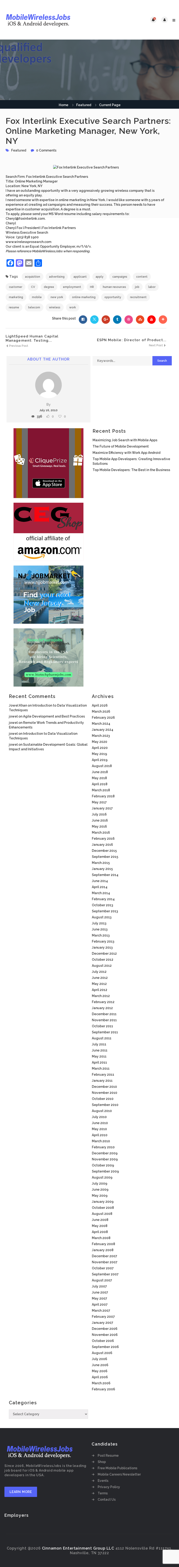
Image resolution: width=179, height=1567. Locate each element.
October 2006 (103, 1341)
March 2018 (101, 790)
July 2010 (99, 1117)
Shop (102, 1462)
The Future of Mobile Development (121, 446)
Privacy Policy (109, 1487)
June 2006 (100, 1365)
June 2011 (99, 1050)
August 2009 (102, 1177)
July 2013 (99, 923)
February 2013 (103, 941)
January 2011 (102, 1080)
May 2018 (99, 778)
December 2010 (104, 1086)
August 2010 (102, 1111)
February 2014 (103, 899)
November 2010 (104, 1093)
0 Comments (46, 150)
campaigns (119, 276)
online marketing (84, 297)
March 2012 (101, 996)
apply (99, 276)
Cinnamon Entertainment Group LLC (78, 1548)
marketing (16, 297)
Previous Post (18, 345)
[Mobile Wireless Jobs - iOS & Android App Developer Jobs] (46, 19)
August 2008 (102, 1214)
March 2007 (101, 1310)
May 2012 (99, 984)
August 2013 (101, 917)
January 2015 (102, 869)
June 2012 (100, 978)
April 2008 (100, 1232)
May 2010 (99, 1129)
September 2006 (105, 1347)
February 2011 (103, 1074)
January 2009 (103, 1201)
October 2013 (102, 905)
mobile (37, 297)
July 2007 (99, 1286)
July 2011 (99, 1044)
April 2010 (99, 1135)
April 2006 (100, 1377)
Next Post (156, 345)
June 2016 (100, 820)
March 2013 (101, 935)
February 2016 (103, 838)
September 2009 (105, 1171)
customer (15, 287)
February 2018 (103, 796)
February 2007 (103, 1316)
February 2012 (103, 1002)
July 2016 (99, 814)
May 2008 (99, 1226)
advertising (57, 276)
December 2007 (104, 1256)
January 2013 (102, 947)
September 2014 (105, 875)
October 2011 (102, 1026)
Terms (103, 1493)
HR (92, 287)
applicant (80, 276)
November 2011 (104, 1020)
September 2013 (105, 911)
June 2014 (100, 881)
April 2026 (100, 705)
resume (14, 307)
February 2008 (103, 1244)
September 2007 (105, 1274)
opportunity (112, 297)
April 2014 (99, 887)
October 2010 (103, 1099)
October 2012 (102, 959)
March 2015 (101, 863)
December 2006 (104, 1329)
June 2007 (100, 1292)
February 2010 (103, 1147)
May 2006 (99, 1371)
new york (57, 297)
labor (151, 287)
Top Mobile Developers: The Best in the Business (131, 470)
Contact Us (107, 1499)
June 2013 (99, 929)
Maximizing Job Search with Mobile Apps (125, 440)
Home (63, 105)
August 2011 (101, 1038)
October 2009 (103, 1165)
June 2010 (100, 1123)
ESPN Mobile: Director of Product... (132, 340)
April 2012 (99, 990)
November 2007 (104, 1262)
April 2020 (100, 748)
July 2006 (99, 1359)
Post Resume (108, 1455)
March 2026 (101, 711)
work (72, 307)
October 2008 (103, 1208)
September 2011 (105, 1032)
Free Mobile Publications (117, 1468)
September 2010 (105, 1105)
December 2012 (104, 953)
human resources (114, 287)
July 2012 (99, 972)
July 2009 (99, 1183)
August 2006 (102, 1353)
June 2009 (100, 1189)
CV (33, 287)
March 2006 (101, 1383)
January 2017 (102, 808)
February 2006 (103, 1389)
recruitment (138, 297)
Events (103, 1481)
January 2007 (102, 1322)
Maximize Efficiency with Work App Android (126, 453)
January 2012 (102, 1008)
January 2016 (102, 844)
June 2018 (100, 772)
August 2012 (102, 965)
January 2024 (102, 729)
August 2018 (102, 766)
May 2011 (99, 1056)
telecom (34, 307)
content (142, 276)
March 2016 (101, 832)
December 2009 (104, 1153)
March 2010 (101, 1141)
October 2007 (103, 1268)
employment (72, 287)
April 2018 (99, 784)
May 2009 (99, 1195)
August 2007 (102, 1280)
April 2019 (99, 760)
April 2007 (100, 1304)
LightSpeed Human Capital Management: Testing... (32, 338)
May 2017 (99, 802)
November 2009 (105, 1159)
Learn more (21, 1492)
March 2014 (101, 893)
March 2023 (101, 736)
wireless (54, 307)
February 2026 (103, 717)
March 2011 (101, 1068)
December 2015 (104, 851)
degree (49, 287)
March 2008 (101, 1238)
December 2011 (104, 1014)
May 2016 (99, 826)
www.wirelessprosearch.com (28, 242)
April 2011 (99, 1062)
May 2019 (99, 754)
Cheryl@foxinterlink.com (25, 218)
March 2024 (101, 723)
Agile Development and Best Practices (54, 716)
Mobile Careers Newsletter (119, 1474)
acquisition (32, 276)
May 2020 (99, 742)
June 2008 (100, 1220)
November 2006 (105, 1335)
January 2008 (103, 1250)
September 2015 (105, 857)
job (137, 287)
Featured (83, 105)
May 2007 (99, 1298)
